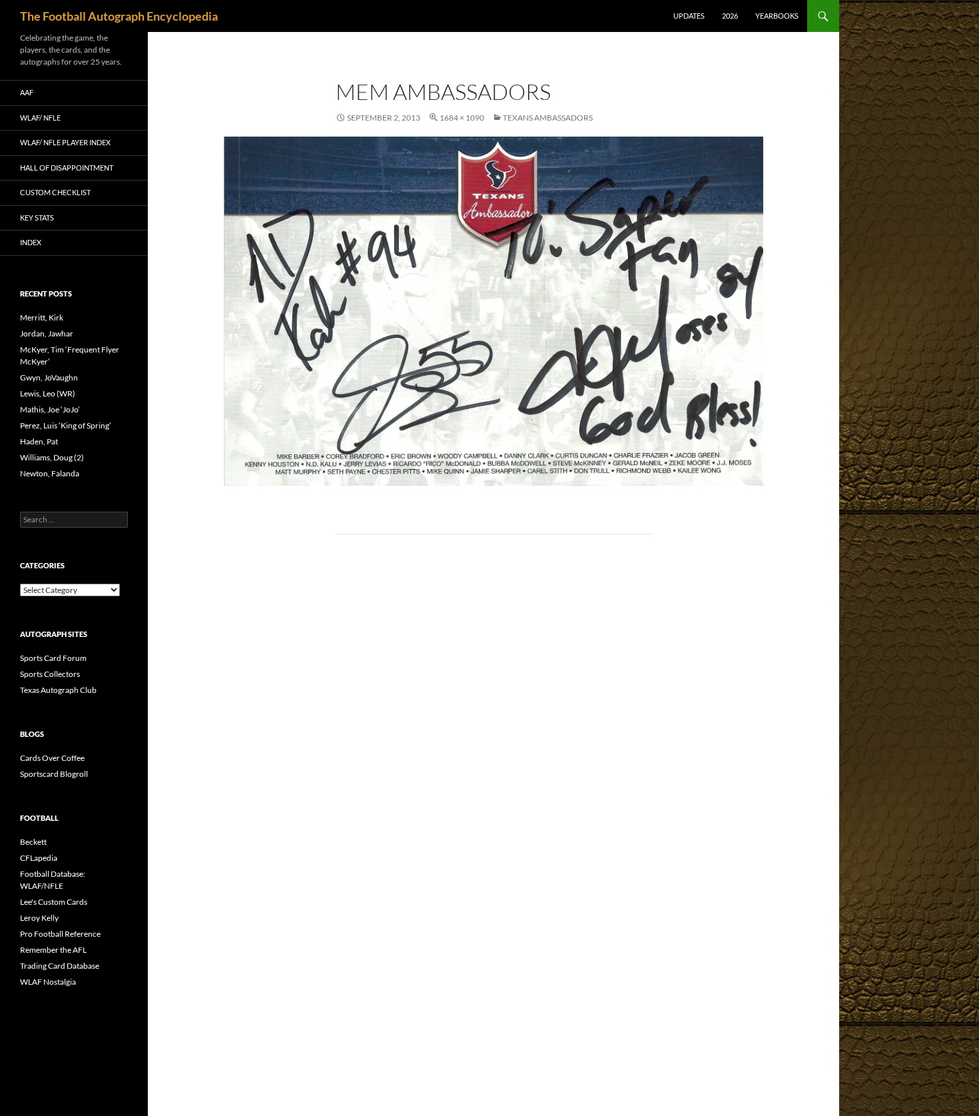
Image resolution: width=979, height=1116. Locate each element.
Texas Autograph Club (58, 690)
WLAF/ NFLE (40, 117)
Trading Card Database (59, 966)
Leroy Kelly (39, 918)
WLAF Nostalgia (48, 982)
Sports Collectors (50, 674)
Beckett (33, 842)
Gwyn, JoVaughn (49, 377)
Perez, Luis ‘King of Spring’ (65, 425)
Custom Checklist (55, 192)
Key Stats (37, 217)
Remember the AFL (53, 950)
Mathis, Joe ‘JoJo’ (50, 409)
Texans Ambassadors (548, 118)
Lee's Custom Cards (53, 902)
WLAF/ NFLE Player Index (65, 142)
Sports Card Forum (53, 658)
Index (30, 242)
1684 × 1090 (462, 118)
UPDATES (689, 15)
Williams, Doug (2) (52, 457)
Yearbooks (777, 15)
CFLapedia (38, 858)
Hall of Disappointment (66, 167)
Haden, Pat (39, 441)
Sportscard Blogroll (54, 774)
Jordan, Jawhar (46, 333)
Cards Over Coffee (52, 758)
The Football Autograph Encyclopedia (119, 16)
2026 (730, 15)
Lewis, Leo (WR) (47, 393)
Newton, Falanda (49, 473)
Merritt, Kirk (41, 317)
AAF (26, 92)
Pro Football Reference (60, 934)
